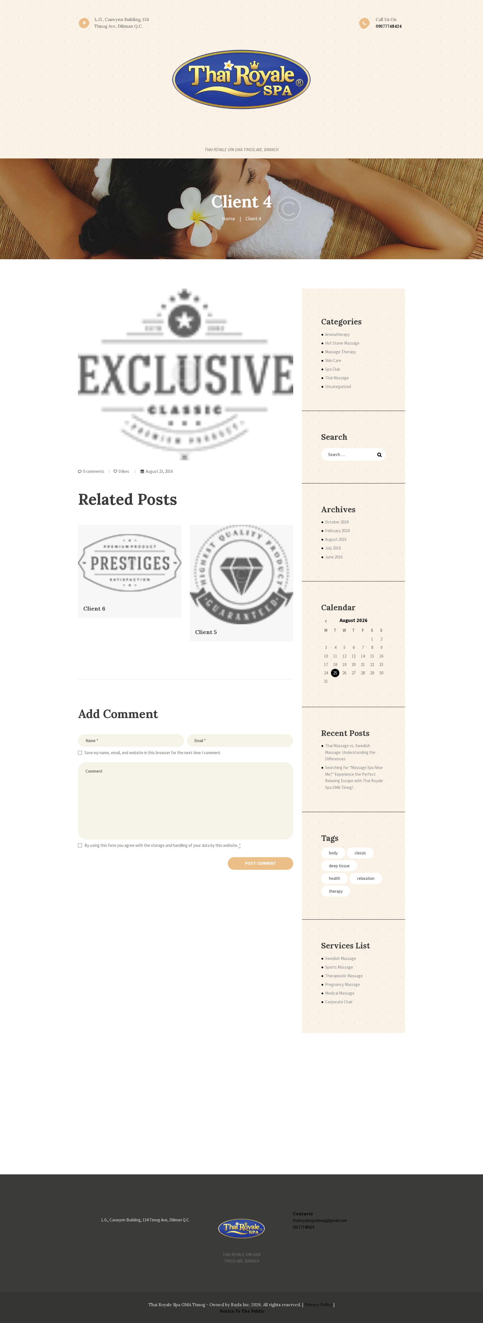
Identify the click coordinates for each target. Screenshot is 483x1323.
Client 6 (94, 608)
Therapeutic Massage (344, 975)
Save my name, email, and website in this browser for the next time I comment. (152, 752)
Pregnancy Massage (342, 984)
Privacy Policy (318, 1304)
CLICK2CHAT (243, 8)
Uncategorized (338, 386)
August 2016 (335, 539)
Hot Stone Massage (342, 343)
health (334, 878)
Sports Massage (339, 967)
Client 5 (206, 631)
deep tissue (339, 865)
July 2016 (333, 548)
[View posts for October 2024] (325, 621)
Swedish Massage (340, 958)
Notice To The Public (242, 1311)
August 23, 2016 (159, 471)
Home (228, 218)
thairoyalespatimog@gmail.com (320, 1220)
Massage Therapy (340, 351)
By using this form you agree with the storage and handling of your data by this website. (162, 845)
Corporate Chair (339, 1001)
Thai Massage (337, 377)
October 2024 (336, 522)
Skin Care (333, 360)
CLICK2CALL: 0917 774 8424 (197, 8)
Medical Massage (339, 993)
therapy (336, 891)
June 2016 (333, 557)
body (333, 852)
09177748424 (303, 1227)
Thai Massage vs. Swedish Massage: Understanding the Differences (350, 752)
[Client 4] (185, 374)
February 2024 (337, 530)
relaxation (366, 878)
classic (360, 852)
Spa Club (332, 369)
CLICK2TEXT (274, 8)
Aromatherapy (337, 334)
